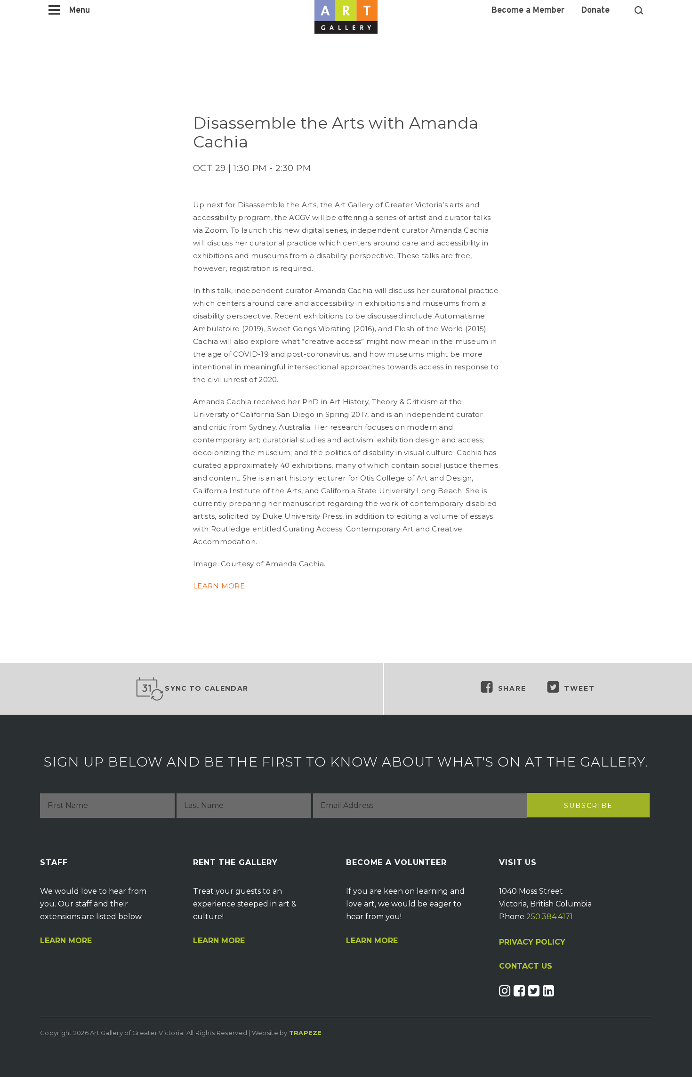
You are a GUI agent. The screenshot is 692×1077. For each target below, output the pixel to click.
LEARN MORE (219, 585)
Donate (595, 11)
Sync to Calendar (206, 688)
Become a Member (527, 11)
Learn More (66, 941)
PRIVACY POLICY (532, 942)
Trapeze (305, 1032)
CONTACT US (525, 966)
